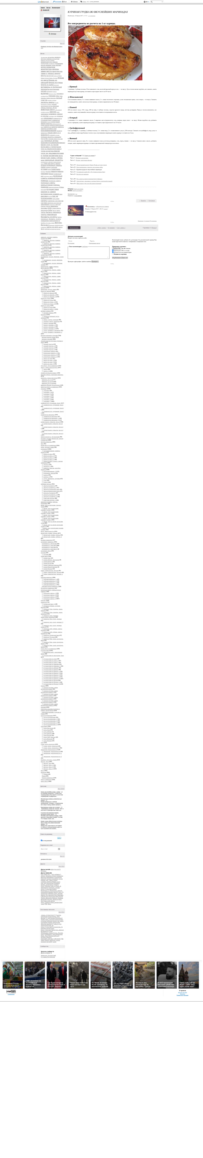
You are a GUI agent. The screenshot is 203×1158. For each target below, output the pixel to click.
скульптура (52, 204)
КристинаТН (59, 896)
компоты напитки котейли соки (52, 128)
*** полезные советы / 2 (49, 595)
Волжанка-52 (45, 931)
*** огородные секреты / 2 (49, 353)
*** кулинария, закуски (48, 473)
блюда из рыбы (47, 85)
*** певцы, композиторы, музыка (51, 572)
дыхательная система (47, 106)
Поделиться (152, 200)
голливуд (60, 94)
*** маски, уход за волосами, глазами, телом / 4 (50, 515)
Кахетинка (52, 896)
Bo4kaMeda (50, 877)
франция (52, 225)
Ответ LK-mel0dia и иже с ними (50, 792)
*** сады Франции (47, 739)
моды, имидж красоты (47, 531)
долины (54, 104)
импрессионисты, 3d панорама (50, 437)
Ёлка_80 (58, 886)
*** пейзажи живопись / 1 (49, 579)
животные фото (48, 110)
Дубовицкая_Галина (47, 933)
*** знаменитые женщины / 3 (50, 420)
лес (46, 139)
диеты (51, 102)
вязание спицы (52, 93)
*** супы (44, 480)
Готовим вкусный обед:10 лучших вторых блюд (91, 172)
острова (44, 169)
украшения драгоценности (50, 221)
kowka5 (50, 922)
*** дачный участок (47, 344)
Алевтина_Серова (54, 888)
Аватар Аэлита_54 (52, 23)
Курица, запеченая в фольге (84, 160)
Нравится (143, 200)
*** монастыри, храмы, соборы (51, 535)
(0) (46, 800)
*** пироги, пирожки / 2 (48, 325)
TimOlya (56, 885)
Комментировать (74, 227)
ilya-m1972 (57, 869)
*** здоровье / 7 (46, 401)
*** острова (45, 554)
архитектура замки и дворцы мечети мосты (51, 73)
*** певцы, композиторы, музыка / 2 (52, 574)
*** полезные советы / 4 (49, 598)
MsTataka (43, 871)
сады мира (55, 198)
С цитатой (147, 221)
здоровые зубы (52, 116)
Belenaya (43, 877)
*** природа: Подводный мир (50, 635)
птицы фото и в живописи (48, 649)
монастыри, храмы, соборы (49, 533)
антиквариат (51, 63)
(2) (62, 792)
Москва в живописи (46, 540)
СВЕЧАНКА (57, 939)
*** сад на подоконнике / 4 (49, 723)
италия (43, 125)
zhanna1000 (44, 925)
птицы (61, 187)
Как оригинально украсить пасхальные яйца (90, 167)
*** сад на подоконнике (49, 717)
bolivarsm (50, 921)
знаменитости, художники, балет (51, 403)
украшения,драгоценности (49, 749)
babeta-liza (60, 876)
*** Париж (45, 774)
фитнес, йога (45, 761)
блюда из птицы (56, 83)
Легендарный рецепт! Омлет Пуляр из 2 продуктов (92, 165)
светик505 (49, 942)
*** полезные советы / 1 (49, 593)
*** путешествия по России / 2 (51, 682)
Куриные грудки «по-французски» (51, 46)
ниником (43, 942)
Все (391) (61, 866)
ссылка (105, 209)
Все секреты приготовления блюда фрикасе (89, 179)
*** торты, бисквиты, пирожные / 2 (52, 332)
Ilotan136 (43, 879)
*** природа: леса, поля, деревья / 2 (52, 622)
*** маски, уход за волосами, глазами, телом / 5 (50, 519)
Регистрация (58, 1)
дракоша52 (44, 893)
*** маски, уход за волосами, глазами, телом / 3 (50, 512)
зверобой (51, 895)
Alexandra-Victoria (51, 876)
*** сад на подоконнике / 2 (49, 719)
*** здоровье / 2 (46, 392)
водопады (49, 91)
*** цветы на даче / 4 (48, 364)
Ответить (140, 221)
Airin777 (53, 915)
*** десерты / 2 (46, 466)
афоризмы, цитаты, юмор (48, 289)
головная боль (44, 96)
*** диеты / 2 (45, 371)
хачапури (57, 225)
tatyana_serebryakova (47, 885)
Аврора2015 (44, 888)
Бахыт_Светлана (46, 930)
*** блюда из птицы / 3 (48, 304)
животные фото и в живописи (49, 387)
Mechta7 (43, 918)
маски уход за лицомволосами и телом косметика (52, 153)
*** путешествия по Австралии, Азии (53, 655)
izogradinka (54, 879)
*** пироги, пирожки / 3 (48, 327)
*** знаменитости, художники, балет (52, 405)
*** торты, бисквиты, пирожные (51, 330)
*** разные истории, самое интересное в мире (49, 688)
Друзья (48, 7)
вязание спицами (47, 339)
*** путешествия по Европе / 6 (51, 678)
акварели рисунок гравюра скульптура (50, 58)
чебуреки (47, 229)
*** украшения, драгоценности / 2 (52, 753)
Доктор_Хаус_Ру (58, 892)
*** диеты (44, 369)
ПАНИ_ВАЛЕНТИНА (56, 902)
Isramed (49, 879)
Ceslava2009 (58, 877)
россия (50, 196)
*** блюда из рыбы (47, 307)
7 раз (76, 194)
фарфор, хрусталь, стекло (49, 760)
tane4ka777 (50, 924)
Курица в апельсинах (82, 158)
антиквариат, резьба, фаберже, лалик (52, 257)
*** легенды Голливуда (48, 493)
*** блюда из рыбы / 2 (48, 309)
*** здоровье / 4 (46, 396)
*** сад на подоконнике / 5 (49, 724)
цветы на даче (52, 227)
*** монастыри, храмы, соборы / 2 (52, 537)
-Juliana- (43, 915)
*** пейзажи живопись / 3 (49, 583)
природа (44, 187)
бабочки (56, 75)
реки (60, 194)
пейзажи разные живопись (50, 586)
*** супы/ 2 (45, 482)
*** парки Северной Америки (50, 565)
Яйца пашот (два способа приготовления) (89, 183)
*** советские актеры (48, 498)
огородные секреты (54, 165)
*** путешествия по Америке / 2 (51, 666)
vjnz (60, 924)
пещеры (48, 171)
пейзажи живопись (46, 577)
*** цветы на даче (47, 358)
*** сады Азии (46, 730)
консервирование (48, 131)
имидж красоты (46, 124)
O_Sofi (48, 918)
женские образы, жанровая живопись (52, 375)
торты (58, 210)
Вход (65, 1)
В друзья (53, 34)
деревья (54, 100)
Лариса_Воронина (46, 898)
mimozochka (50, 883)
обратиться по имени (102, 206)
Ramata (52, 918)
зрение (49, 122)
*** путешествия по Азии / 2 (50, 660)
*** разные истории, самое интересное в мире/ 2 (49, 691)
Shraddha (57, 883)
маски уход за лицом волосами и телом (49, 146)
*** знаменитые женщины (49, 416)
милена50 (44, 899)
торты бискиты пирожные (51, 212)
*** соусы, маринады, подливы (51, 478)
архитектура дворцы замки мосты (50, 70)
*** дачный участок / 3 (48, 348)
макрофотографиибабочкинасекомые (56, 143)
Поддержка (144, 2)
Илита (43, 934)
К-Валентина (45, 896)
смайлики (85, 246)
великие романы (46, 311)
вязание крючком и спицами (49, 335)
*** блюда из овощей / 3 (49, 296)
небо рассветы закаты (52, 164)
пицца (51, 174)
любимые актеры (51, 141)
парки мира (55, 169)
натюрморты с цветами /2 (49, 549)
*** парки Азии (46, 558)
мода (61, 156)
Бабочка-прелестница (47, 928)
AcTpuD (48, 915)
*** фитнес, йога (46, 763)
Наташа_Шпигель (52, 899)
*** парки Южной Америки (49, 567)
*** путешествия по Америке (50, 664)
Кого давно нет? (46, 874)
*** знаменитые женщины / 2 (50, 418)
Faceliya (58, 915)
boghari (44, 921)
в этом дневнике (47, 840)
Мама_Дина (44, 936)
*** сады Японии (47, 741)
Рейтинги (75, 1)
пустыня (43, 189)
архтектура (49, 76)
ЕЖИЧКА (50, 893)
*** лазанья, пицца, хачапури (50, 321)
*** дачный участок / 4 (48, 349)
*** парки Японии (47, 569)
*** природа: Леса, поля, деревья (52, 619)
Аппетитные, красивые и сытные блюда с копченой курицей (94, 181)
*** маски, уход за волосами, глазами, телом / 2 (50, 509)
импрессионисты (56, 123)
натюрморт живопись (47, 542)
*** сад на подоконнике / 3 (49, 721)
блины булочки (45, 78)
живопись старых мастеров (49, 378)
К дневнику (111, 228)
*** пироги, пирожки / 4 (48, 328)
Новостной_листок (49, 901)
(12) (42, 48)
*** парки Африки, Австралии (50, 560)
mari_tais (43, 883)
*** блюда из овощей (48, 293)
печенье (43, 171)
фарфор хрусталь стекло (47, 223)
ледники (57, 135)
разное (43, 686)
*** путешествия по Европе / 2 (51, 671)
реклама (44, 196)
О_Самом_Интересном (48, 957)
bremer (55, 921)
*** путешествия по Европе (50, 669)
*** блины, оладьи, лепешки (50, 319)
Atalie (52, 869)
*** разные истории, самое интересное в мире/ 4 (49, 698)
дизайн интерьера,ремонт (49, 373)
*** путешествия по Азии (49, 659)
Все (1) (62, 43)
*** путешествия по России (50, 680)
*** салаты (45, 475)
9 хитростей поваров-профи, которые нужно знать (50, 813)
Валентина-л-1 (45, 890)
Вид (147, 2)
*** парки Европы (47, 561)
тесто (54, 210)
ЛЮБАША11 (48, 934)
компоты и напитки (50, 127)
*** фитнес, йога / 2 (47, 765)
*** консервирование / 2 (49, 471)
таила (42, 904)
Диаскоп (50, 892)
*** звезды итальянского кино (50, 489)
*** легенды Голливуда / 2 (49, 495)
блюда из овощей (46, 291)
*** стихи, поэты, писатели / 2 (50, 748)
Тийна (49, 904)
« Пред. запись (101, 228)
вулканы (54, 91)
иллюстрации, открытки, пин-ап (50, 422)
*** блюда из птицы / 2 (48, 302)
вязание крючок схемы (48, 337)
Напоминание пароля (94, 243)
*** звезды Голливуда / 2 (49, 487)
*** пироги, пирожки (47, 323)
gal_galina (60, 921)
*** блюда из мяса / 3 (48, 458)
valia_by (53, 886)
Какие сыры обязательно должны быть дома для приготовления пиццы (51, 823)
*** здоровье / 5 (46, 398)
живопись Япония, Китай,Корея (50, 385)
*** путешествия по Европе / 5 (51, 677)
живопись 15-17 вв (47, 380)
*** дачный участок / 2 (48, 346)
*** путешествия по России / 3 (51, 684)
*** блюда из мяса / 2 (48, 456)
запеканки (44, 114)
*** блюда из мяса (47, 454)
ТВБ (46, 904)
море (42, 160)
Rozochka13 (58, 918)
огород (43, 165)
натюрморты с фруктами (49, 543)
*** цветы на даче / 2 (48, 360)
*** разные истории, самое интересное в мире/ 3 (49, 694)
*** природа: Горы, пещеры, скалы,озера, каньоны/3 (49, 616)
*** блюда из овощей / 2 (49, 295)
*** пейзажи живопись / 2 (49, 581)
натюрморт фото (46, 551)
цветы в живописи (46, 779)
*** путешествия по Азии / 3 (50, 662)
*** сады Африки (47, 732)
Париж (44, 776)
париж (49, 169)
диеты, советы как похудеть (49, 367)
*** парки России (47, 563)
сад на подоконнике (49, 197)
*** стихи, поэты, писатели (50, 746)
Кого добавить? (56, 874)
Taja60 (43, 919)
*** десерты (45, 464)
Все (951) (61, 912)
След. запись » (121, 228)
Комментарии (56, 7)
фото (47, 225)
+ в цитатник (91, 15)
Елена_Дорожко (58, 933)
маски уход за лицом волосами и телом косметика (51, 149)
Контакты (182, 994)
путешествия (52, 189)
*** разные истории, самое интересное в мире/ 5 (49, 701)
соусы (43, 206)
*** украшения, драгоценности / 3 (52, 756)
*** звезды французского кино (51, 491)
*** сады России (46, 735)
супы (50, 210)
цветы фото (44, 781)
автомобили (51, 57)
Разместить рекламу (182, 995)
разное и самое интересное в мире (50, 193)
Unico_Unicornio (46, 886)
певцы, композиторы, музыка (49, 570)
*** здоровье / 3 (46, 394)
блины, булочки (53, 78)
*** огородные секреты (49, 351)
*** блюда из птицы (47, 300)
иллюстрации (55, 122)
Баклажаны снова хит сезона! (50, 807)
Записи (43, 7)
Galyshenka (44, 916)
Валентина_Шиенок (56, 890)
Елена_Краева (58, 893)
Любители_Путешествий (48, 955)
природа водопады (54, 187)
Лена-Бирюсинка (57, 934)
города (52, 96)
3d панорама (44, 57)
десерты (44, 102)
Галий (51, 931)
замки (57, 112)
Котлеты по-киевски (82, 174)
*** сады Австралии (47, 728)
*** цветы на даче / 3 (48, 362)
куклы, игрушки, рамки (47, 447)
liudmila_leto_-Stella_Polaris (49, 880)
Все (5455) (61, 789)
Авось (84, 1)
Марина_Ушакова (57, 898)
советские (58, 204)
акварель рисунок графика (47, 60)
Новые (154, 228)
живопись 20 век (51, 108)
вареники (56, 85)
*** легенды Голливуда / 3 (49, 496)
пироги (54, 171)
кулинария (52, 135)
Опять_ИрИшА (45, 902)
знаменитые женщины (47, 415)
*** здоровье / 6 (46, 399)
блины (60, 75)
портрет (43, 600)
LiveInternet (43, 2)
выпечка (45, 93)
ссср (49, 208)
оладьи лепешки (51, 167)
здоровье (48, 118)
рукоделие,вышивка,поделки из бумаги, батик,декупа (50, 709)
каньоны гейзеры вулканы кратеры (54, 125)
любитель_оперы (54, 940)
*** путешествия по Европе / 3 (51, 673)
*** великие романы (48, 313)
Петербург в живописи (47, 588)
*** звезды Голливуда (48, 486)
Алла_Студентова (46, 889)
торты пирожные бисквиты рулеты (49, 215)
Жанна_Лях (44, 895)
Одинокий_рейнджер (47, 939)
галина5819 (44, 892)
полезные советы (48, 176)
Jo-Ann (61, 879)
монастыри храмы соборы (52, 158)
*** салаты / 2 (46, 477)
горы (57, 96)
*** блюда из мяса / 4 (48, 459)
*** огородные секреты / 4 (49, 357)
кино (42, 127)
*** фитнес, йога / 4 (47, 769)
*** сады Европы (47, 733)
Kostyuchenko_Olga (54, 916)
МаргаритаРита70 (53, 936)
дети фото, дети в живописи (49, 366)
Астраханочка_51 (57, 927)
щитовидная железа (55, 229)
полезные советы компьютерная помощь (51, 178)
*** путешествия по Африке (50, 668)
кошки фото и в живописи (48, 445)
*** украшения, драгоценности (51, 751)
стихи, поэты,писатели (48, 744)
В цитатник (153, 221)
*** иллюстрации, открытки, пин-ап (52, 424)
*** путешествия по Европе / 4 (51, 675)
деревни (49, 100)
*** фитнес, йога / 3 (47, 767)
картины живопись (46, 442)
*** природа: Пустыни (48, 637)
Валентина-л (91, 206)
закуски (53, 112)
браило (54, 889)
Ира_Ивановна (58, 895)
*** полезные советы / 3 (49, 597)
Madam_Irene (56, 882)
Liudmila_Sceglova (46, 882)
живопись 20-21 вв (47, 383)
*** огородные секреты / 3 (49, 355)
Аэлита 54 (41, 10)
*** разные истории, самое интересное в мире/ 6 (49, 704)
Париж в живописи (47, 778)
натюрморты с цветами (47, 162)
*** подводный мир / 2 (48, 604)
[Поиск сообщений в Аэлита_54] (59, 838)
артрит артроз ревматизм (51, 66)
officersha (43, 924)
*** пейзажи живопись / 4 (49, 584)
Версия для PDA (182, 992)
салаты (44, 201)
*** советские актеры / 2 (49, 500)
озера (43, 167)
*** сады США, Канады (48, 737)
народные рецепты (54, 160)
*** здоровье (45, 390)
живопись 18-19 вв (47, 381)
